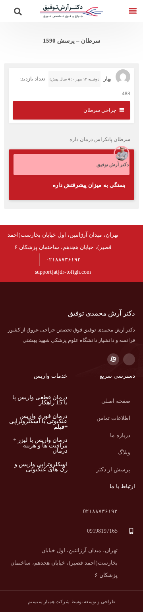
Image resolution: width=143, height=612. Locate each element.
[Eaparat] (113, 359)
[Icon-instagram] (129, 359)
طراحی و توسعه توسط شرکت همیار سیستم (72, 601)
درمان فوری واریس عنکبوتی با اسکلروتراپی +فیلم (38, 421)
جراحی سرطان (99, 110)
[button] (132, 11)
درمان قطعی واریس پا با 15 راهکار (40, 400)
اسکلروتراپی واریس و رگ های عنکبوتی (41, 467)
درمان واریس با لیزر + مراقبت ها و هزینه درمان (40, 445)
